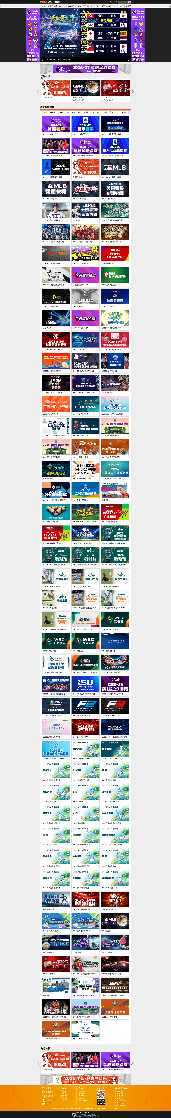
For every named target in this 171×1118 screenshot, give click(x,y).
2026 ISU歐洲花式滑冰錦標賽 (53, 759)
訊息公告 (81, 1093)
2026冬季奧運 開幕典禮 (81, 759)
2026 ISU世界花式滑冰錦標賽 (112, 414)
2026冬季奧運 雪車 (109, 780)
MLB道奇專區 (78, 220)
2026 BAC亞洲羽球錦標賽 (52, 371)
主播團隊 (48, 1100)
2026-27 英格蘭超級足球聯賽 (83, 156)
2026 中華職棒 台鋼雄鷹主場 (112, 220)
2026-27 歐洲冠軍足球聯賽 (111, 134)
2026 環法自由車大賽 (80, 263)
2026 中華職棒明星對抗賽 (111, 328)
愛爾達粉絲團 (119, 1091)
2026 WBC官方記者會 (110, 629)
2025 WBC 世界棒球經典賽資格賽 (85, 672)
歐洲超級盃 (47, 328)
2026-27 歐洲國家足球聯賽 (52, 715)
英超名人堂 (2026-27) (80, 328)
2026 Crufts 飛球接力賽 (81, 586)
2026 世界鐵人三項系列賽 (111, 479)
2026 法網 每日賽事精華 (111, 457)
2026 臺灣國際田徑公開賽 (82, 479)
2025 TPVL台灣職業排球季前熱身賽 (86, 974)
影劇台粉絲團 (119, 1096)
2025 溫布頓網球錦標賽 (81, 1017)
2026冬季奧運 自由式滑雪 (111, 823)
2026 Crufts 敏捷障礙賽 (51, 586)
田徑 (124, 112)
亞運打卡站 (80, 6)
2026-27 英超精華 (49, 134)
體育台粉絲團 (119, 1093)
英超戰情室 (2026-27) (80, 285)
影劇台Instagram (120, 1103)
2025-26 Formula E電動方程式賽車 (114, 737)
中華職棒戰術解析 (49, 952)
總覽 (45, 112)
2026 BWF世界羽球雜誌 (81, 909)
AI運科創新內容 (48, 909)
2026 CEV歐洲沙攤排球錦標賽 (84, 371)
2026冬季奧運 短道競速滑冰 (112, 845)
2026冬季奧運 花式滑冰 (51, 780)
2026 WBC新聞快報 (50, 651)
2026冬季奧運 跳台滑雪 (81, 866)
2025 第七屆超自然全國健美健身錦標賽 (57, 1017)
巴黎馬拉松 (106, 500)
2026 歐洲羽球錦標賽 (110, 371)
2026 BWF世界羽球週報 (81, 737)
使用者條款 (63, 1096)
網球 (99, 112)
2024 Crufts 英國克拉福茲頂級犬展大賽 (116, 565)
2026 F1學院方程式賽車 (51, 737)
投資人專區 (49, 1096)
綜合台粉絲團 (119, 1098)
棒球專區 (90, 6)
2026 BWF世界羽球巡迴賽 (52, 349)
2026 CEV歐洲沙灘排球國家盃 (54, 500)
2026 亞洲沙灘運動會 (80, 500)
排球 (118, 112)
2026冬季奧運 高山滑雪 (51, 802)
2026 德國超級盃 (79, 306)
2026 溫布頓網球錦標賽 (110, 435)
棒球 (73, 112)
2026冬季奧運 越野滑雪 (51, 823)
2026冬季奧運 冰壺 (79, 823)
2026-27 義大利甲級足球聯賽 (112, 156)
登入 (111, 2)
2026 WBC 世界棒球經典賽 (82, 629)
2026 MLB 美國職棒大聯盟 (111, 177)
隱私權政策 (63, 1098)
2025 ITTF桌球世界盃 (80, 1038)
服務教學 (81, 1098)
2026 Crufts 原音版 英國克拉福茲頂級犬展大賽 (60, 565)
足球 (80, 112)
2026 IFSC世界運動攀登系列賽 (54, 435)
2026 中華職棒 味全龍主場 (82, 242)
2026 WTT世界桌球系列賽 (52, 392)
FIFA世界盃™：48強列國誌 (82, 543)
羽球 (92, 112)
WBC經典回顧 (78, 651)
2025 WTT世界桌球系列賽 (111, 974)
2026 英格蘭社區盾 (109, 285)
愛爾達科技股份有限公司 (59, 1108)
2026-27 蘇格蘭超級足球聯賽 (53, 285)
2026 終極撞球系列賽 (51, 522)
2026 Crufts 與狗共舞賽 (110, 586)
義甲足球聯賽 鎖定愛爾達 (54, 59)
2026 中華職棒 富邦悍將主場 (53, 242)
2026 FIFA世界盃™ (109, 263)
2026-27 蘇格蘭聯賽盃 (51, 306)
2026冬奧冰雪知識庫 (109, 888)
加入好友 (48, 1104)
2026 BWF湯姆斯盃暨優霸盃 (112, 349)
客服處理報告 (83, 1100)
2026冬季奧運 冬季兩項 (110, 802)
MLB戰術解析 (77, 97)
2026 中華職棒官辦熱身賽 (52, 672)
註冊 (115, 2)
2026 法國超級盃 (108, 306)
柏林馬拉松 (47, 995)
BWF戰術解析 (107, 97)
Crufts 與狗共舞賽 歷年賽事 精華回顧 (56, 629)
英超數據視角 (77, 952)
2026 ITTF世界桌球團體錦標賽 (84, 392)
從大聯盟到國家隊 (108, 651)
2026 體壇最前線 (79, 349)
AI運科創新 (64, 112)
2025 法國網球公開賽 (110, 1017)
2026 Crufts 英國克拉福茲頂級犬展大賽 (116, 543)
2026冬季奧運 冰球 (79, 802)
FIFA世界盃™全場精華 (110, 522)
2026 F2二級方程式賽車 (81, 715)
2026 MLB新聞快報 (50, 199)
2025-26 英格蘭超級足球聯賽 (112, 694)
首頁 (43, 6)
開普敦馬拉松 (48, 479)
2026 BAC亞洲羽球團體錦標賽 (54, 694)
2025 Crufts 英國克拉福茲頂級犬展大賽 (87, 565)
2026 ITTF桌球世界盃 (80, 414)
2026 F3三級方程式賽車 (110, 715)
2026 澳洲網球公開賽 (51, 931)
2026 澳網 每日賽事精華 (81, 931)
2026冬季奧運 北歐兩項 (81, 845)
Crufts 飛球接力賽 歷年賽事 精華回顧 (86, 608)
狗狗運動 (53, 112)
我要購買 (69, 6)
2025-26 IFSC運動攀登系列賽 (83, 995)
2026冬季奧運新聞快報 (81, 888)
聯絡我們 (116, 1108)
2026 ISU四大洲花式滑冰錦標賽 (84, 694)
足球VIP (100, 6)
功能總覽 (63, 1100)
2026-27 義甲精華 (79, 134)
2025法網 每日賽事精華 (51, 1038)
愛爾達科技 (49, 1092)
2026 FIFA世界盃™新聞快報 (53, 543)
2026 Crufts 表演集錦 (50, 608)
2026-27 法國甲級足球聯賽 (52, 177)
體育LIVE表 (58, 6)
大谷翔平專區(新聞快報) (51, 220)
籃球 (86, 112)
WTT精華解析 (107, 952)
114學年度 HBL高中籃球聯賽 (112, 995)
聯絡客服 (81, 1096)
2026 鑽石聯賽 (107, 392)
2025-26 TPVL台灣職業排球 (112, 672)
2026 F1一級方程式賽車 (51, 263)
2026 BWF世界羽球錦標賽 (52, 156)
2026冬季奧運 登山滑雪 (81, 780)
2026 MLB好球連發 (80, 199)
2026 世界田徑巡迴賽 (51, 414)
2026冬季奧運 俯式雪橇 (51, 866)
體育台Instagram (120, 1100)
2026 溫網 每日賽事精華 (52, 457)
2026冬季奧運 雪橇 (50, 845)
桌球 (105, 112)
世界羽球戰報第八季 (109, 909)
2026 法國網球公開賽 (80, 457)
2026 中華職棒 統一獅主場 (111, 242)
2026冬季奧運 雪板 (109, 866)
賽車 (111, 112)
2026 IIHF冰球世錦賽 (80, 435)
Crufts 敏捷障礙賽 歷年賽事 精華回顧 (115, 608)
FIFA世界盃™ (111, 6)
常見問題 (81, 1091)
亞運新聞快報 (47, 97)
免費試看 (63, 1091)
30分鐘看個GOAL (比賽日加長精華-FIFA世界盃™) (90, 522)
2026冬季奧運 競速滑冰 (51, 888)
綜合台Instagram (120, 1105)
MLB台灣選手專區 (108, 199)
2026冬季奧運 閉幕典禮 (110, 759)
